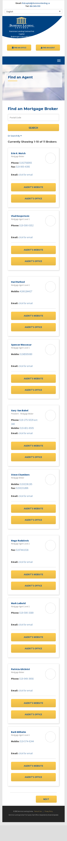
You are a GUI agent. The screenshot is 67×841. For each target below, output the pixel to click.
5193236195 (26, 484)
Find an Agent (48, 47)
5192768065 (25, 162)
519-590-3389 (26, 612)
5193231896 (22, 488)
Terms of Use (38, 811)
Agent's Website (33, 187)
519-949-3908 (26, 678)
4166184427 (26, 291)
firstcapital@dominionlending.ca (36, 3)
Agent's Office (33, 198)
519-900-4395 (23, 166)
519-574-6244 (27, 741)
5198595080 (26, 354)
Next (46, 799)
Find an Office (20, 47)
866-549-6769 (34, 6)
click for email (26, 174)
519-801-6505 (27, 428)
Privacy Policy (49, 811)
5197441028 (22, 549)
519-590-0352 (26, 225)
